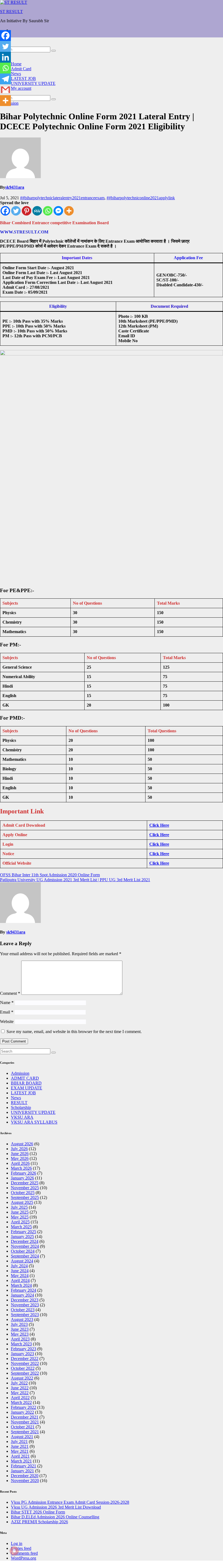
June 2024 (20, 1270)
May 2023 (20, 1334)
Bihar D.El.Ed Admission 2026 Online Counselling (55, 1517)
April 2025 (20, 1222)
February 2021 (23, 1466)
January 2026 (22, 1178)
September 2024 (25, 1256)
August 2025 (22, 1202)
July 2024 (19, 1265)
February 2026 (23, 1173)
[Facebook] (5, 211)
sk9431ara (14, 187)
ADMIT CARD (25, 1078)
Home (16, 64)
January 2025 (22, 1236)
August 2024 (22, 1261)
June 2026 (20, 1153)
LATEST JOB (23, 78)
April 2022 (20, 1397)
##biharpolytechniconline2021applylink (141, 197)
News (16, 73)
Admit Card (21, 68)
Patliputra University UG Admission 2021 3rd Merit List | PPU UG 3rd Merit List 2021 (75, 879)
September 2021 (25, 1431)
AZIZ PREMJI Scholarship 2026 (39, 1521)
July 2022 (19, 1383)
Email (6, 1012)
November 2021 (25, 1422)
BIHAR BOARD (26, 1083)
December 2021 (24, 1417)
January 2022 (22, 1412)
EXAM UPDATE (26, 1088)
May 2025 (20, 1217)
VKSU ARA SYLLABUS (34, 1122)
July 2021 (19, 1441)
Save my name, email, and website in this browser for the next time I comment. (74, 1031)
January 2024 (22, 1295)
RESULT (19, 1102)
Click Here (159, 825)
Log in (16, 1543)
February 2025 (23, 1231)
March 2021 (21, 1461)
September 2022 (25, 1373)
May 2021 (20, 1451)
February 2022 (23, 1407)
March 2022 (21, 1402)
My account (21, 88)
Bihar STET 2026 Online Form (38, 1512)
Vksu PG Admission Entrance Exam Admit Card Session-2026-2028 (70, 1502)
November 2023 (25, 1305)
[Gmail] (5, 89)
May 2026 (20, 1158)
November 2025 (25, 1187)
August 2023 (22, 1319)
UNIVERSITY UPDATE (33, 83)
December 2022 (24, 1358)
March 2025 (21, 1226)
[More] (69, 211)
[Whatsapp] (47, 211)
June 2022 (20, 1388)
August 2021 (22, 1436)
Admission (20, 1073)
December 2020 (24, 1475)
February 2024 (23, 1290)
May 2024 (20, 1275)
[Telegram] (5, 78)
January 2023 (22, 1353)
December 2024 (24, 1241)
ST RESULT (11, 11)
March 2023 (21, 1344)
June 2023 (20, 1329)
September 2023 (25, 1314)
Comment (10, 993)
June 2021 (20, 1446)
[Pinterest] (26, 211)
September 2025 (25, 1197)
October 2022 (23, 1368)
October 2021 (23, 1427)
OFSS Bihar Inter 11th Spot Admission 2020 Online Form (50, 875)
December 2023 (24, 1300)
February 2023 (23, 1348)
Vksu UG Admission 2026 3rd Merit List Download (56, 1507)
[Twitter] (16, 211)
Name (7, 1002)
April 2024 (20, 1280)
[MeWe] (37, 211)
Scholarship (21, 1107)
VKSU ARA (22, 1117)
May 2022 (20, 1392)
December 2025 (24, 1183)
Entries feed (21, 1548)
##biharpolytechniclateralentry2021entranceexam (62, 197)
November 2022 (25, 1363)
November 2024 (25, 1246)
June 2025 (20, 1212)
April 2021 (20, 1456)
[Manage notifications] (14, 1551)
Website (7, 1021)
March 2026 (21, 1168)
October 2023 (23, 1309)
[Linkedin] (5, 57)
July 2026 (19, 1148)
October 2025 (23, 1192)
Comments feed (24, 1553)
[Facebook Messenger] (58, 211)
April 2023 (20, 1339)
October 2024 (23, 1251)
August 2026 (22, 1143)
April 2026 (20, 1163)
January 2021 (22, 1470)
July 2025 (19, 1207)
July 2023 (19, 1324)
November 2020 (25, 1480)
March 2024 (21, 1285)
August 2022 (22, 1378)
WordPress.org (23, 1558)
